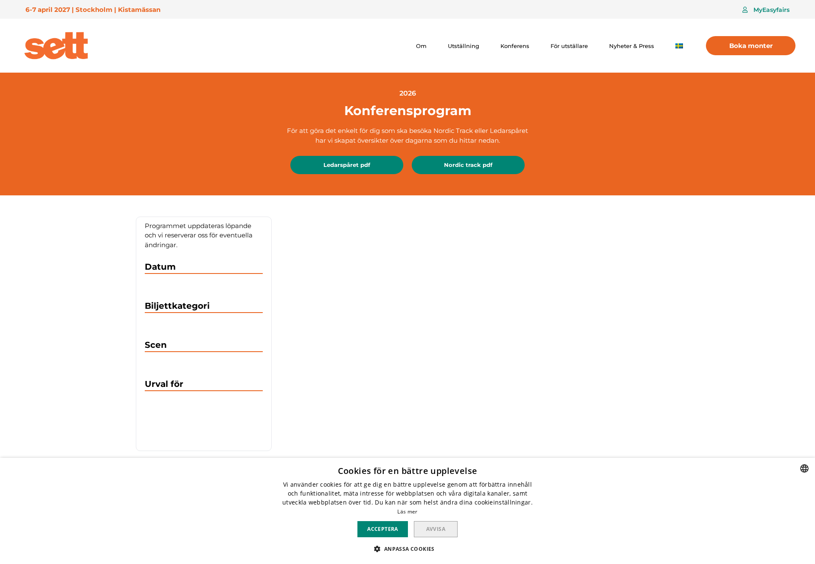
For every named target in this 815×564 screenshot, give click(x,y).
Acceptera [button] (382, 529)
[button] (766, 10)
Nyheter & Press (631, 45)
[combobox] (804, 468)
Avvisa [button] (435, 529)
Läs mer (407, 511)
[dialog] (407, 511)
